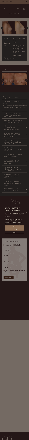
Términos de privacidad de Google (13, 223)
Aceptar (14, 226)
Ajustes (14, 232)
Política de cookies (18, 222)
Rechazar (15, 229)
